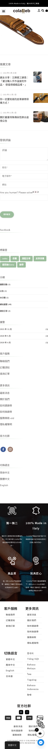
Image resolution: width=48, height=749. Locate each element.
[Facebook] (21, 712)
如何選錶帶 (6, 405)
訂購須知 (5, 367)
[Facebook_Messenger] (40, 742)
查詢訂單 (5, 373)
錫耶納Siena (8, 264)
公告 (2, 291)
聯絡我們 (5, 361)
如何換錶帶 (6, 411)
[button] (3, 11)
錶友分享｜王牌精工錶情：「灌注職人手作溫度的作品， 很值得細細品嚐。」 (14, 81)
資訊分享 (3, 311)
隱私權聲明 (6, 424)
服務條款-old (7, 418)
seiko (4, 258)
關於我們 (5, 399)
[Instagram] (27, 712)
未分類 (3, 297)
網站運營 (3, 304)
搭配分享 (26, 258)
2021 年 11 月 (6, 329)
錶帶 (21, 264)
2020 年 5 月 (5, 336)
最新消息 (5, 393)
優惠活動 (3, 284)
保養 (15, 258)
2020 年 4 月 (5, 342)
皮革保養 (40, 258)
